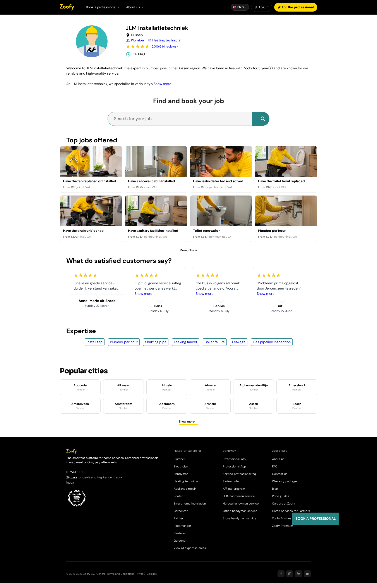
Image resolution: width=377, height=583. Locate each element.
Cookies (152, 574)
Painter (178, 518)
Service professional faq (239, 474)
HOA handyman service (239, 496)
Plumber (179, 459)
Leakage (238, 342)
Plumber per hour (124, 342)
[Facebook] (281, 573)
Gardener (180, 540)
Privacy (140, 574)
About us (278, 459)
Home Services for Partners (291, 511)
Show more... (163, 84)
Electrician (181, 466)
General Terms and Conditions (115, 574)
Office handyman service (240, 511)
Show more (143, 293)
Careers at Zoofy (283, 503)
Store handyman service (239, 518)
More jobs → (188, 250)
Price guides (280, 496)
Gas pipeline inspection (272, 342)
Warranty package (284, 481)
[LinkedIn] (298, 573)
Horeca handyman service (241, 503)
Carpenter (181, 511)
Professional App (234, 466)
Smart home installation (190, 503)
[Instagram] (289, 573)
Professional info (234, 459)
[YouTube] (307, 573)
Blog (275, 489)
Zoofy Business (282, 518)
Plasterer (180, 533)
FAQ (274, 466)
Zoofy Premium (282, 526)
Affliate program (234, 489)
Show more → (188, 421)
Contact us (279, 474)
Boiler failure (215, 342)
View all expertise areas (190, 548)
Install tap (95, 342)
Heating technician (186, 481)
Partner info (231, 481)
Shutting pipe (155, 342)
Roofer (178, 496)
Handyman (181, 474)
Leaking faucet (185, 342)
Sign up (71, 477)
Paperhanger (182, 526)
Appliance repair (185, 489)
